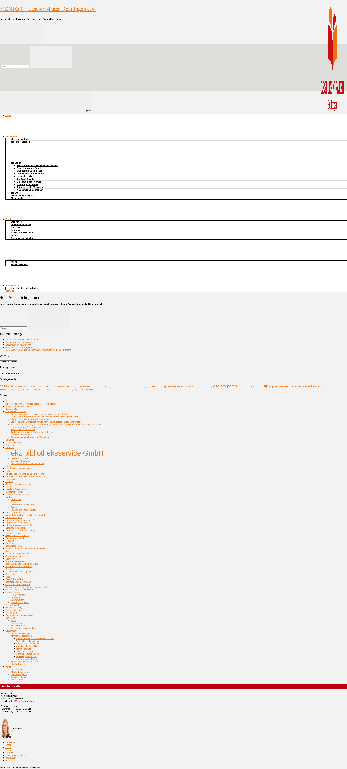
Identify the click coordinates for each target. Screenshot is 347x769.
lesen (253, 386)
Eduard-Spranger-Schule (29, 168)
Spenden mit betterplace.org (19, 566)
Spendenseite (12, 569)
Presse (14, 507)
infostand (162, 387)
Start (8, 115)
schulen (333, 387)
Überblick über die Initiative (25, 288)
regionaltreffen (298, 386)
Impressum (10, 479)
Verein (8, 667)
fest (127, 387)
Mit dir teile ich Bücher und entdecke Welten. (26, 515)
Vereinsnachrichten (20, 677)
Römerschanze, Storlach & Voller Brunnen (25, 548)
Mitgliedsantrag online (16, 528)
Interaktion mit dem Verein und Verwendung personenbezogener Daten (44, 416)
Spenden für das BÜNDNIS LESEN (21, 564)
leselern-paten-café (243, 387)
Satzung (15, 227)
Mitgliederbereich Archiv (17, 522)
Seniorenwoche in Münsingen (19, 342)
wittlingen (89, 390)
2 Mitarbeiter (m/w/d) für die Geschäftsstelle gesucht (31, 404)
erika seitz (116, 387)
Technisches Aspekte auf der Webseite (30, 437)
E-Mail (8, 747)
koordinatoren (198, 387)
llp (266, 386)
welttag (70, 390)
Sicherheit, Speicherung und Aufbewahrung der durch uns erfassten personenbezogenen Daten (56, 424)
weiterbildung (63, 390)
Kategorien (16, 597)
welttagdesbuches (78, 390)
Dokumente (11, 440)
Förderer (9, 447)
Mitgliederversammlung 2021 (19, 525)
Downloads (10, 445)
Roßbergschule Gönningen (30, 187)
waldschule (54, 390)
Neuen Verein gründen (22, 238)
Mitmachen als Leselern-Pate (25, 661)
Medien (8, 497)
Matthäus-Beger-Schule (29, 182)
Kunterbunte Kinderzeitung (18, 484)
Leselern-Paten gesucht (17, 489)
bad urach (30, 386)
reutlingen (313, 386)
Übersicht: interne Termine (17, 584)
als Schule (16, 163)
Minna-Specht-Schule (27, 184)
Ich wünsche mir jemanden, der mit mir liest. (26, 476)
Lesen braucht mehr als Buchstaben (22, 339)
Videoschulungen (13, 610)
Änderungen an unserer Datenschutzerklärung (32, 432)
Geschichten (17, 669)
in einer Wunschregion (22, 195)
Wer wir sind (17, 222)
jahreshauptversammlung (175, 387)
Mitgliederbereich (13, 517)
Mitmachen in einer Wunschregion (21, 530)
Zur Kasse (10, 618)
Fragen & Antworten (20, 434)
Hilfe (7, 471)
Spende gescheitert (15, 556)
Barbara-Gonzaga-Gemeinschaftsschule (37, 165)
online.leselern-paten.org (17, 535)
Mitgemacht (17, 198)
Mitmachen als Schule (21, 636)
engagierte (109, 387)
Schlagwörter (17, 600)
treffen (32, 390)
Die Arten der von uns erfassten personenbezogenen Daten (39, 414)
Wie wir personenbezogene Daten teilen (30, 419)
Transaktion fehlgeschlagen (24, 628)
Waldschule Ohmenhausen (30, 190)
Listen (8, 745)
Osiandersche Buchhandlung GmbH (27, 463)
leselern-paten (224, 386)
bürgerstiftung (84, 387)
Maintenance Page (14, 492)
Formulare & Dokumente (22, 504)
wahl (49, 390)
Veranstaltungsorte (20, 602)
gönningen (148, 387)
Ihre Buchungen (18, 595)
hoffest (155, 387)
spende (3, 390)
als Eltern (16, 192)
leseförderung (207, 387)
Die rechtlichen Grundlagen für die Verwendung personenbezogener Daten (46, 422)
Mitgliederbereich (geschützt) (19, 520)
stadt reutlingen (12, 390)
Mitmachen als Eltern (21, 633)
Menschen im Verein (21, 224)
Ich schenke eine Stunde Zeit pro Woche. (25, 474)
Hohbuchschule (24, 176)
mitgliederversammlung (279, 387)
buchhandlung (42, 387)
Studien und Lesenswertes (23, 510)
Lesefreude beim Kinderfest (18, 345)
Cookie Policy (11, 409)
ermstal (123, 387)
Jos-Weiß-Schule (25, 179)
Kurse (14, 262)
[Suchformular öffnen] (21, 33)
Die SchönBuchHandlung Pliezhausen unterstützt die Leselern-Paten (38, 350)
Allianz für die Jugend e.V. (23, 458)
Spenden (9, 558)
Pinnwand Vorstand (14, 538)
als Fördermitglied (20, 142)
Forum (14, 235)
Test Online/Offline (14, 579)
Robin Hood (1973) (14, 546)
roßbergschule (326, 387)
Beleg (13, 620)
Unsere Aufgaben (19, 674)
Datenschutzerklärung (15, 411)
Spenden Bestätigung (15, 561)
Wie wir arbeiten (18, 679)
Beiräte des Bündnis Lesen (18, 406)
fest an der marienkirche (136, 387)
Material (9, 752)
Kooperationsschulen (22, 232)
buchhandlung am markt (58, 387)
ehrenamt (103, 387)
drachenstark (95, 387)
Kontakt (9, 291)
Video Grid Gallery (13, 607)
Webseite (10, 742)
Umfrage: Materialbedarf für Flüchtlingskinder (27, 587)
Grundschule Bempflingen (29, 171)
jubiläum (189, 387)
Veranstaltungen (13, 592)
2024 (3, 386)
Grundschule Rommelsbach (30, 173)
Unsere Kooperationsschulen (19, 589)
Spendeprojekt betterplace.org (20, 571)
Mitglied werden (18, 664)
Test (7, 576)
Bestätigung (17, 623)
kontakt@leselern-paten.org (21, 701)
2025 (12, 386)
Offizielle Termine (13, 533)
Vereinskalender (19, 264)
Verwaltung (10, 750)
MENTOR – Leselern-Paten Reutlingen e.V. (48, 9)
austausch (20, 387)
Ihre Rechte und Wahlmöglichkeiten (28, 427)
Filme (13, 502)
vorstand (37, 390)
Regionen (15, 230)
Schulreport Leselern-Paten (18, 553)
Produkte (9, 540)
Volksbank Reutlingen (21, 461)
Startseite (10, 574)
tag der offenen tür (23, 390)
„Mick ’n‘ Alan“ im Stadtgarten (19, 347)
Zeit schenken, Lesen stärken (19, 615)
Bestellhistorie (18, 625)
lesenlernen (260, 387)
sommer (339, 387)
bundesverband (73, 387)
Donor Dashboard (13, 442)
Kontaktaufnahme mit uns (23, 429)
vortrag (44, 390)
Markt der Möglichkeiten (17, 494)
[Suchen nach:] (16, 66)
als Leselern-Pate (20, 139)
